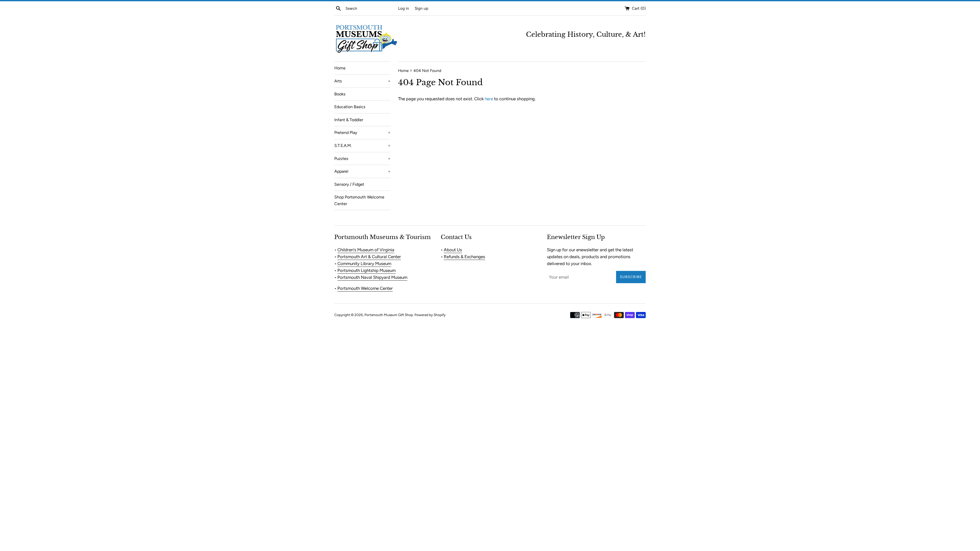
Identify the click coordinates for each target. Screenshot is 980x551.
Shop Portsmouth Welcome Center (359, 200)
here (489, 98)
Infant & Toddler (348, 119)
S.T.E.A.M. (362, 145)
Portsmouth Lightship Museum (366, 270)
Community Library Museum (364, 263)
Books (339, 94)
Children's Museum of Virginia (365, 249)
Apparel (362, 171)
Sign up (421, 8)
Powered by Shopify (430, 315)
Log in (403, 8)
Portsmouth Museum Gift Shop (388, 315)
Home (340, 68)
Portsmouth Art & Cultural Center (369, 256)
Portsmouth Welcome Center (365, 288)
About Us (453, 249)
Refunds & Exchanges (464, 256)
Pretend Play (362, 132)
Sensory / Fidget (349, 184)
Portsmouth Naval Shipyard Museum (372, 277)
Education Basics (349, 106)
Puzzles (362, 158)
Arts (362, 81)
